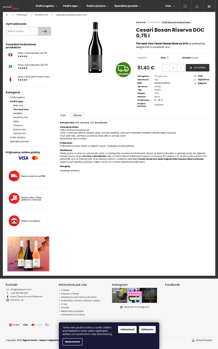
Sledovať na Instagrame (136, 306)
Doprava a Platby (70, 293)
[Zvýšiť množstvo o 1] (180, 67)
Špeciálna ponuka (19, 141)
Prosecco (18, 125)
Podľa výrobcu (17, 137)
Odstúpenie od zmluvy (73, 314)
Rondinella (101, 122)
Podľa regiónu (17, 97)
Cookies (65, 290)
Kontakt (65, 307)
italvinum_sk (17, 299)
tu (111, 334)
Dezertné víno (20, 117)
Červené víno (21, 109)
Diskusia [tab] (77, 115)
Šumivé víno (19, 133)
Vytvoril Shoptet (204, 340)
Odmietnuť (127, 329)
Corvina (84, 122)
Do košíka (199, 67)
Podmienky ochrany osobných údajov (81, 300)
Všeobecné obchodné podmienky (79, 297)
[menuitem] (46, 6)
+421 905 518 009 (19, 293)
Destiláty (17, 113)
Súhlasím (147, 329)
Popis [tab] (63, 115)
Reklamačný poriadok (72, 311)
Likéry (16, 121)
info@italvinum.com (21, 289)
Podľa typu (16, 101)
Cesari (195, 57)
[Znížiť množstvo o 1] (166, 67)
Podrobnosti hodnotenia (176, 22)
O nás (64, 304)
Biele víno (18, 105)
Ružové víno (19, 129)
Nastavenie (72, 341)
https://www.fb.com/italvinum (26, 296)
